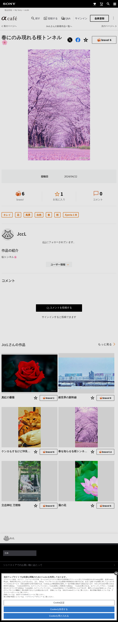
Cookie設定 (59, 602)
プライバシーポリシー (34, 597)
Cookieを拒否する (59, 609)
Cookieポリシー (27, 594)
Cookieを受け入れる (59, 616)
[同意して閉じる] (116, 573)
